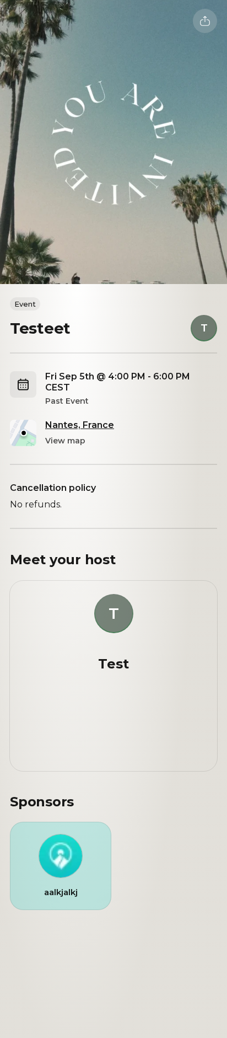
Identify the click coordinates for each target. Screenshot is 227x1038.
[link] (60, 866)
